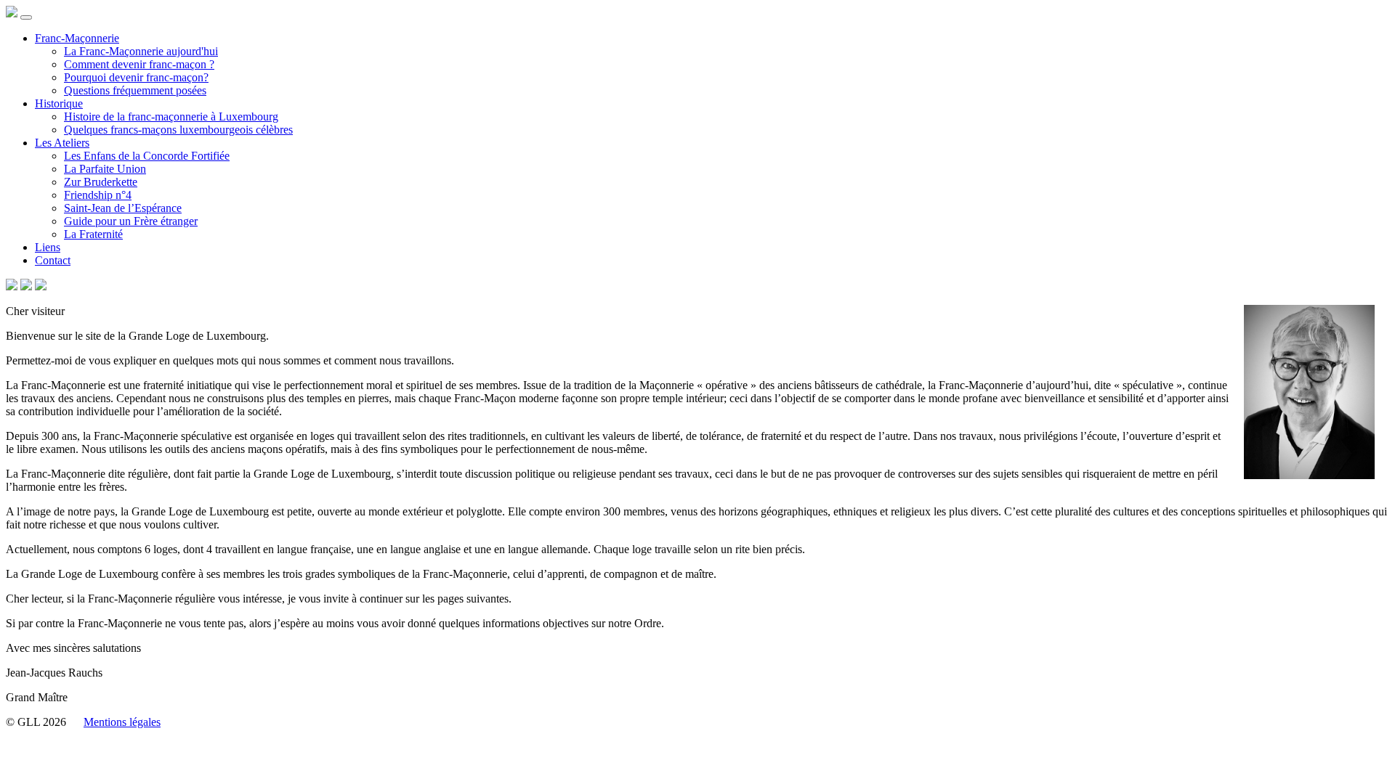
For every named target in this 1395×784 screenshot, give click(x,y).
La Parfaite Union (105, 169)
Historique (59, 103)
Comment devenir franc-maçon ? (139, 64)
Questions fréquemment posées (135, 90)
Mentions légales (122, 722)
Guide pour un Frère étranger (131, 221)
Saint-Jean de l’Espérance (123, 208)
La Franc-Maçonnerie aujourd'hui (141, 51)
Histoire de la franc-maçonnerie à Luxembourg (171, 116)
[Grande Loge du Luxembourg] (11, 13)
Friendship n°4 (98, 195)
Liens (47, 247)
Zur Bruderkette (100, 182)
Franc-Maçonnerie (77, 38)
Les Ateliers (62, 142)
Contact (52, 260)
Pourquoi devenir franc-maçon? (136, 77)
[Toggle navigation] (26, 17)
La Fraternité (93, 234)
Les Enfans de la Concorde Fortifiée (147, 156)
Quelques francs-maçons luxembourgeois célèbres (178, 129)
